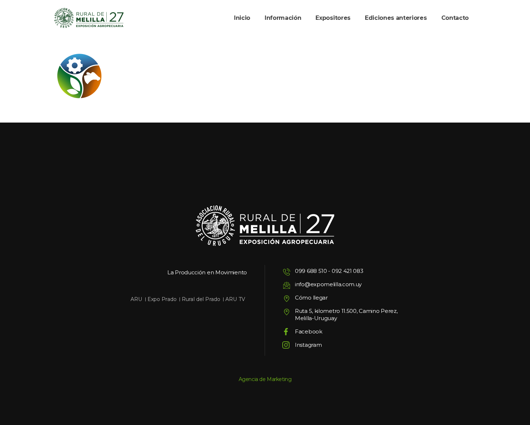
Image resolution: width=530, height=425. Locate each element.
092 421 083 (347, 270)
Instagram (308, 344)
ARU (136, 299)
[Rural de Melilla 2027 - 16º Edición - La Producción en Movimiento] (89, 18)
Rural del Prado (201, 299)
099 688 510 (311, 270)
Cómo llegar (311, 297)
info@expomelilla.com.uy (328, 284)
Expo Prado (162, 299)
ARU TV (235, 299)
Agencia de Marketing (265, 379)
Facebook (308, 331)
